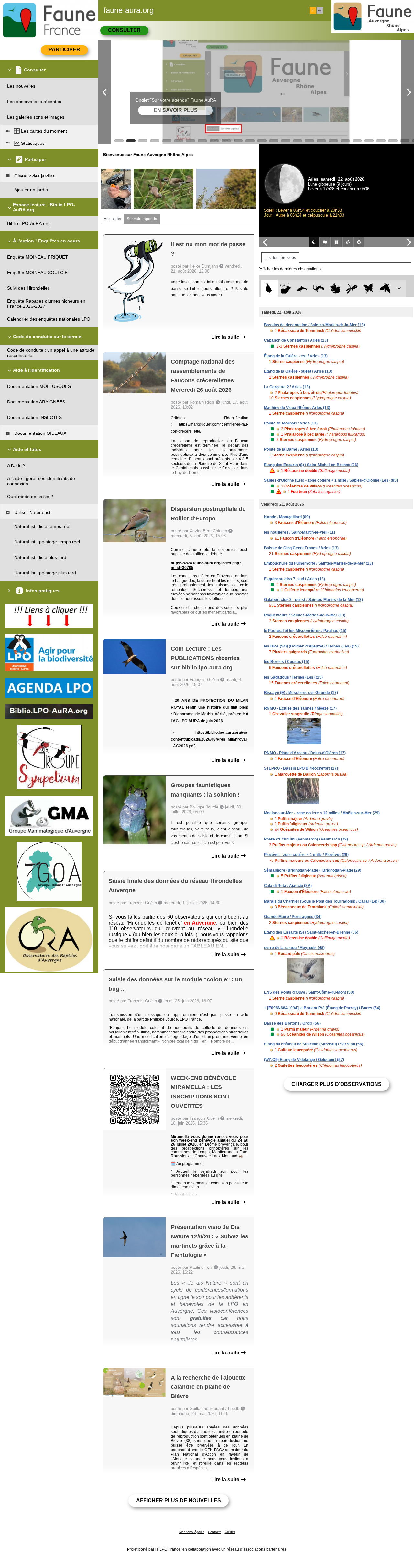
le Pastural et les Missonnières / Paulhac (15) (305, 630)
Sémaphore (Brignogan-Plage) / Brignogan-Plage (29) (312, 870)
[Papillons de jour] (368, 288)
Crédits (230, 1532)
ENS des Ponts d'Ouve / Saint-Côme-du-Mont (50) (309, 992)
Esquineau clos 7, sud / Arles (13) (294, 579)
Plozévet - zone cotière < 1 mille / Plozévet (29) (306, 854)
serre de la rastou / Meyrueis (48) (294, 948)
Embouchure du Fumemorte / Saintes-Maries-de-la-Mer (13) (318, 563)
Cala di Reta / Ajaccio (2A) (288, 885)
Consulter (124, 30)
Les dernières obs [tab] (280, 257)
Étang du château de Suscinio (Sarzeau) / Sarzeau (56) (313, 1044)
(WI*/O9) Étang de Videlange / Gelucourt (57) (304, 1059)
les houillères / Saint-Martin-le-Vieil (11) (299, 532)
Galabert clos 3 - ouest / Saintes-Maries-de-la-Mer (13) (313, 599)
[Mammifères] (286, 288)
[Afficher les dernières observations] (290, 269)
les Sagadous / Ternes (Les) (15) (293, 677)
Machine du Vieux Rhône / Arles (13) (297, 407)
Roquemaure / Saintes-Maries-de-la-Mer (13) (304, 615)
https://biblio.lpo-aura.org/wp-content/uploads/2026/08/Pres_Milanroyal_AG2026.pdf (209, 739)
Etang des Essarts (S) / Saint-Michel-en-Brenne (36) (311, 465)
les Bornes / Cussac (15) (286, 661)
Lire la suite (226, 337)
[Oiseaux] (269, 288)
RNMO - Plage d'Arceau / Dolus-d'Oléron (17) (305, 753)
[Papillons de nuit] (385, 288)
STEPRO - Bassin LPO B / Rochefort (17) (301, 768)
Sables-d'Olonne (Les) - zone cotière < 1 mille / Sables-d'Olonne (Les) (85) (331, 480)
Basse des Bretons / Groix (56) (292, 1023)
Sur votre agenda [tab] (142, 219)
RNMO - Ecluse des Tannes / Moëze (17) (300, 708)
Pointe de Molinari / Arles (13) (291, 423)
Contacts (214, 1532)
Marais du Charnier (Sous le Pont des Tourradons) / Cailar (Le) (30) (325, 901)
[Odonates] (351, 288)
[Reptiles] (318, 288)
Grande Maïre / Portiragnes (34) (292, 917)
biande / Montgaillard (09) (287, 517)
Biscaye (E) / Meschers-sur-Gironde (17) (301, 692)
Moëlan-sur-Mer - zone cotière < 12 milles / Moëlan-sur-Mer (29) (322, 813)
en (319, 10)
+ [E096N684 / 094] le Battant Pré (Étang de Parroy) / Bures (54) (322, 1008)
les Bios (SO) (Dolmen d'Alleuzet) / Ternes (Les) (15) (311, 646)
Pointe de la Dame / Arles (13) (291, 449)
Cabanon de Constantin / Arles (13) (296, 340)
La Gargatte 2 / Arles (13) (287, 387)
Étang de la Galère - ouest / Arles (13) (298, 371)
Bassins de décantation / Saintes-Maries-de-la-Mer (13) (314, 325)
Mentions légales (191, 1532)
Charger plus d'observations (336, 1084)
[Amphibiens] (335, 288)
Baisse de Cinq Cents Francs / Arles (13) (301, 548)
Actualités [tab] (112, 219)
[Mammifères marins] (302, 288)
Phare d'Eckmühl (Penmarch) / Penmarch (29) (306, 839)
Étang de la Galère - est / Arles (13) (296, 356)
